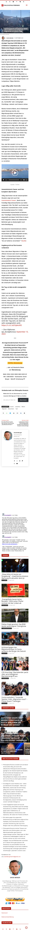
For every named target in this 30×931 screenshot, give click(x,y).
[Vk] (20, 1)
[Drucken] (13, 413)
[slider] (14, 179)
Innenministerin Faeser (9, 200)
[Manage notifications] (26, 927)
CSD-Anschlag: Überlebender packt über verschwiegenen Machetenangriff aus (15, 674)
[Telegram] (10, 413)
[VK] (20, 413)
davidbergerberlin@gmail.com (12, 856)
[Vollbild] (26, 180)
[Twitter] (9, 1)
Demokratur (4, 746)
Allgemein (4, 580)
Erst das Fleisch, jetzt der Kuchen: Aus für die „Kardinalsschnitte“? (8, 423)
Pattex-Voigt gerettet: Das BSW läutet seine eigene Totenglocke (14, 625)
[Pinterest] (16, 1)
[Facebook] (14, 460)
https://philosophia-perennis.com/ (18, 435)
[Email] (17, 413)
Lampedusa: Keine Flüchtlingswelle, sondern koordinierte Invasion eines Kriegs (22, 423)
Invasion (12, 406)
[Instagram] (6, 1)
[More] (24, 413)
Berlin (27, 747)
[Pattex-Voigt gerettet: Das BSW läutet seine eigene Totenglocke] (15, 615)
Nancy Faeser (11, 408)
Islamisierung (5, 678)
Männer (23, 406)
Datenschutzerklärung (8, 917)
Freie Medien (5, 605)
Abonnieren (23, 400)
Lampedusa (17, 406)
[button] (15, 173)
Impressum (5, 913)
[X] (3, 413)
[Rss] (23, 1)
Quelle (24, 241)
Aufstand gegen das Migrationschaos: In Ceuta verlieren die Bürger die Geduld (14, 649)
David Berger (10, 38)
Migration (4, 653)
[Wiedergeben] (3, 180)
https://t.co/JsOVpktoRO (12, 325)
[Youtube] (13, 1)
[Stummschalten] (24, 180)
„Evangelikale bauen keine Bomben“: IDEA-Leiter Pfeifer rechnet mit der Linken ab (12, 601)
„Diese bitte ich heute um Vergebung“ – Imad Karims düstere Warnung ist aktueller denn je (15, 576)
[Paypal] (22, 460)
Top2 (16, 408)
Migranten (4, 408)
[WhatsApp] (6, 413)
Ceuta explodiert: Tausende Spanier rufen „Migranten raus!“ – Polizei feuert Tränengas (14, 699)
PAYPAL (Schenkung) (15, 363)
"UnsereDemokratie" (6, 628)
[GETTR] (17, 460)
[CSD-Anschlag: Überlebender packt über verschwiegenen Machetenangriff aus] (15, 663)
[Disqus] (15, 490)
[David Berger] (3, 38)
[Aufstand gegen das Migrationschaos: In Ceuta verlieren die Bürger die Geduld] (15, 638)
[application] (15, 172)
